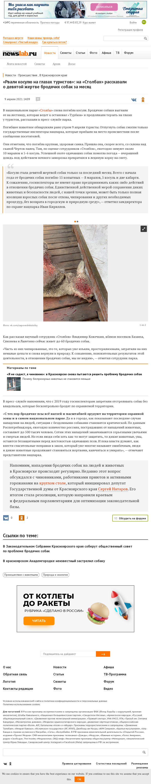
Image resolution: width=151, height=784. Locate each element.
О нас (7, 667)
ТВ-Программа (115, 674)
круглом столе (52, 483)
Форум (109, 681)
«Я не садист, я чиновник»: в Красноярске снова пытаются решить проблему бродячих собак (74, 374)
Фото (57, 688)
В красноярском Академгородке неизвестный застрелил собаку (54, 561)
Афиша (109, 667)
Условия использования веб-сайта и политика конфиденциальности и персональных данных (55, 700)
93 (38, 99)
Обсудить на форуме (132, 518)
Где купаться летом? (54, 42)
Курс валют (89, 22)
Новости (10, 75)
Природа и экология (55, 574)
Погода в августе (13, 38)
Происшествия (27, 75)
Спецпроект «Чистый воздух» (20, 42)
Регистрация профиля (130, 30)
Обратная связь (15, 674)
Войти (133, 22)
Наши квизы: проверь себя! (44, 38)
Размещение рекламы (139, 765)
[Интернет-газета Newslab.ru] (19, 53)
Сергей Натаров (113, 489)
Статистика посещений (111, 763)
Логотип (9, 681)
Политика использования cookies (21, 704)
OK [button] (79, 779)
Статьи (58, 674)
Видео (108, 688)
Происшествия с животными (21, 574)
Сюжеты (59, 681)
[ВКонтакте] (5, 764)
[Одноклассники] (10, 764)
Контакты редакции (18, 688)
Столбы (45, 110)
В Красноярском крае (53, 75)
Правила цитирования (76, 763)
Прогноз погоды (50, 22)
